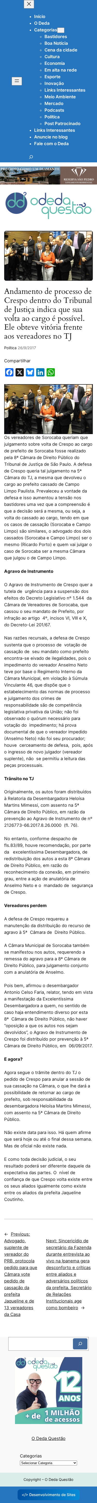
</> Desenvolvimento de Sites (49, 1494)
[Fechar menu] (29, 4)
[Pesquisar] (80, 1343)
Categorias (31, 1455)
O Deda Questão (48, 1438)
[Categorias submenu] (60, 30)
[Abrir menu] (17, 81)
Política (10, 348)
